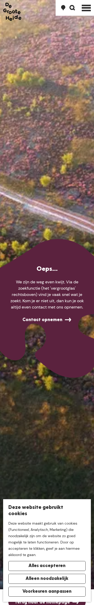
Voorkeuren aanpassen (47, 592)
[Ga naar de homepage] (12, 12)
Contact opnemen (42, 320)
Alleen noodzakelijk (47, 579)
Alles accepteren (47, 566)
